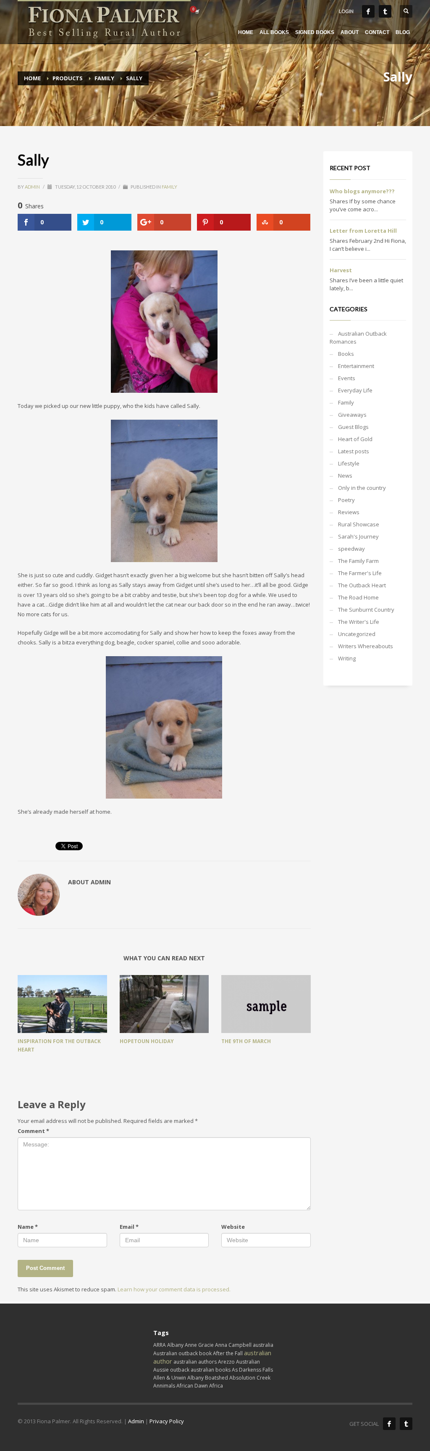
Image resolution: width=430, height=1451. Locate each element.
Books (346, 353)
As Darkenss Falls (252, 1369)
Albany (175, 1344)
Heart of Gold (355, 439)
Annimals (164, 1385)
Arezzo (226, 1361)
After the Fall (228, 1353)
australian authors (195, 1361)
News (345, 475)
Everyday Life (355, 390)
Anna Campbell (233, 1344)
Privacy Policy (166, 1421)
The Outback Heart (362, 585)
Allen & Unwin (169, 1377)
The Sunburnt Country (366, 609)
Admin (33, 186)
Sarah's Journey (358, 536)
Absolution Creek (249, 1377)
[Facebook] (368, 11)
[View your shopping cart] (196, 11)
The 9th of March (246, 1041)
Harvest (341, 270)
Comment (33, 1131)
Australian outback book (182, 1353)
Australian (248, 1361)
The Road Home (358, 597)
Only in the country (362, 488)
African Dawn (192, 1385)
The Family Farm (358, 561)
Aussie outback (171, 1369)
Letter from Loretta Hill (363, 230)
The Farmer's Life (360, 573)
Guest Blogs (353, 427)
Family (169, 186)
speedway (351, 548)
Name (28, 1226)
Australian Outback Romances (358, 337)
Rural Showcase (358, 524)
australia (263, 1344)
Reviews (348, 512)
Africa (216, 1385)
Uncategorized (356, 634)
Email (129, 1226)
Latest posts (353, 451)
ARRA (159, 1344)
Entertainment (356, 366)
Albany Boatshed (207, 1377)
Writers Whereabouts (365, 646)
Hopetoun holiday (147, 1041)
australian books (211, 1369)
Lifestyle (348, 463)
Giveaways (352, 414)
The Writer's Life (358, 622)
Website (233, 1226)
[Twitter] (385, 11)
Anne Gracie (199, 1344)
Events (346, 378)
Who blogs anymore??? (362, 191)
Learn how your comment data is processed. (174, 1289)
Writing (347, 658)
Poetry (346, 500)
